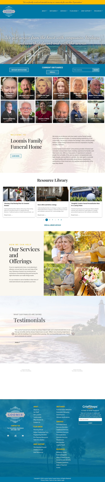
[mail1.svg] (22, 437)
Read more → (8, 215)
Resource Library (61, 452)
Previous (13, 334)
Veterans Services (61, 437)
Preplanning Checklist (40, 435)
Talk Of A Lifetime (38, 440)
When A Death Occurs (63, 457)
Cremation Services (62, 432)
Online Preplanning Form (40, 432)
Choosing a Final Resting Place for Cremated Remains (16, 204)
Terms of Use (52, 480)
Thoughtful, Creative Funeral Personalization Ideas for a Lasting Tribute (85, 204)
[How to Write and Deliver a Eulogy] (52, 194)
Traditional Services (62, 429)
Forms (58, 467)
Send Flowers (60, 415)
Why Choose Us (38, 420)
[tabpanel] (43, 334)
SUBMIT (90, 423)
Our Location (37, 415)
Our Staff (36, 412)
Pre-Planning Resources (40, 437)
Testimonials (37, 417)
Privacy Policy (44, 480)
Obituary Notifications (63, 417)
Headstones (60, 440)
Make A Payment (61, 465)
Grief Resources (38, 452)
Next (73, 334)
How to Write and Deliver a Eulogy (47, 205)
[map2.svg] (15, 437)
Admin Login (60, 480)
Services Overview (62, 427)
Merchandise (60, 442)
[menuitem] (45, 11)
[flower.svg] (8, 437)
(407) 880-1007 (15, 430)
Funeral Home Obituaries (64, 409)
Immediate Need (61, 424)
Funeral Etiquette (61, 455)
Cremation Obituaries (62, 412)
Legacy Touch (60, 445)
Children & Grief (38, 450)
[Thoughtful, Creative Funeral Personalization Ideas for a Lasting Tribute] (86, 194)
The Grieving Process (39, 447)
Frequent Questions (62, 462)
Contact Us (36, 422)
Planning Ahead (38, 429)
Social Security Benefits (63, 460)
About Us (36, 409)
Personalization (61, 435)
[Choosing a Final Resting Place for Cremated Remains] (19, 194)
